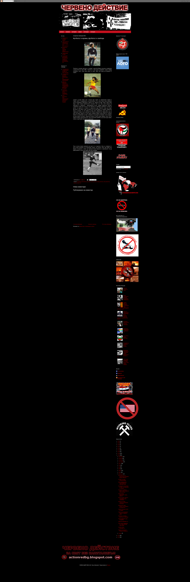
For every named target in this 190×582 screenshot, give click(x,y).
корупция (88, 181)
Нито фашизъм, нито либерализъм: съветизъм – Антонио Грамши (65, 98)
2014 (118, 451)
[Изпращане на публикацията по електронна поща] (88, 179)
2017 (118, 446)
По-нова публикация (77, 224)
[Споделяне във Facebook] (94, 180)
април (120, 470)
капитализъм (83, 181)
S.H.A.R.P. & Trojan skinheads (125, 337)
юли (119, 465)
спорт (104, 181)
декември (121, 456)
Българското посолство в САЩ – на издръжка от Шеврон (123, 487)
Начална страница (92, 224)
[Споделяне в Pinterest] (95, 180)
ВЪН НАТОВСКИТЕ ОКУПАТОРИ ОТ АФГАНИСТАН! (122, 483)
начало (62, 31)
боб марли (79, 181)
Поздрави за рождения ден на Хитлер (126, 345)
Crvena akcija (121, 371)
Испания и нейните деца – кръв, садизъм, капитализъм (123, 491)
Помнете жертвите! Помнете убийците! (123, 531)
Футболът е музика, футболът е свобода (123, 516)
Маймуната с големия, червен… (65, 39)
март (120, 472)
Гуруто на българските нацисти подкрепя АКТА (123, 513)
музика (92, 181)
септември (121, 461)
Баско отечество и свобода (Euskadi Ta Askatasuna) (125, 297)
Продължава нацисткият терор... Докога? (123, 494)
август (120, 463)
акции (80, 31)
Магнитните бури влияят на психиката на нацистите (123, 506)
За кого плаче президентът (121, 528)
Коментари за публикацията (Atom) (86, 226)
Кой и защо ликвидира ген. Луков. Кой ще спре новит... (123, 524)
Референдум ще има (65, 54)
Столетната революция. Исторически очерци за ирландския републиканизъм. (65, 59)
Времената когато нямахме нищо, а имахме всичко (65, 49)
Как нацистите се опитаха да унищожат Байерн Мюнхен (123, 476)
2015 (118, 449)
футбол (75, 182)
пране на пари (96, 181)
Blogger (108, 565)
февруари (121, 473)
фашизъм (108, 181)
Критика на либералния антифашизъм (126, 330)
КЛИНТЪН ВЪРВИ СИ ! (123, 521)
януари (120, 533)
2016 (118, 448)
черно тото (79, 182)
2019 (118, 444)
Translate (126, 168)
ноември (120, 458)
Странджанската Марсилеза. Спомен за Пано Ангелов (65, 71)
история (74, 31)
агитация (86, 31)
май (119, 468)
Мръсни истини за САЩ (125, 289)
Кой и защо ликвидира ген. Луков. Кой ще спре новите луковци (126, 362)
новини (68, 31)
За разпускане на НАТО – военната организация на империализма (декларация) (65, 77)
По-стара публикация (106, 224)
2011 (118, 535)
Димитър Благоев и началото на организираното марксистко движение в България (65, 85)
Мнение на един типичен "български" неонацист (123, 502)
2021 (118, 441)
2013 (118, 453)
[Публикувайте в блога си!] (91, 180)
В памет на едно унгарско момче (122, 480)
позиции (93, 31)
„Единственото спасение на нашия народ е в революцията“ (65, 44)
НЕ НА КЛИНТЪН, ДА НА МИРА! (122, 519)
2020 (118, 442)
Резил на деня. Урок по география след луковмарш (123, 498)
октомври (121, 460)
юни (119, 467)
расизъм (101, 181)
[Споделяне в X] (93, 180)
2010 (118, 537)
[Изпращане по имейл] (90, 180)
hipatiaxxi (120, 373)
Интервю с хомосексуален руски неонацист (126, 323)
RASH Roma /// (121, 375)
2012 (118, 455)
